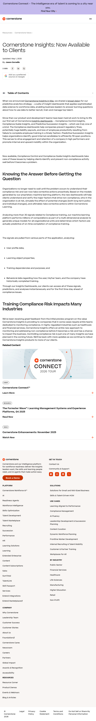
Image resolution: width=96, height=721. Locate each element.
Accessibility (8, 673)
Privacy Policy (31, 712)
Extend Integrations (11, 596)
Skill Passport (8, 586)
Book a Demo (13, 478)
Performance (8, 535)
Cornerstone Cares (11, 642)
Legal (21, 711)
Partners (6, 658)
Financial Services (58, 570)
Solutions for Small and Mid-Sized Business (69, 490)
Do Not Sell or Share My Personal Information (79, 712)
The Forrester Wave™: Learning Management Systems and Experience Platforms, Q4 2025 (45, 403)
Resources (7, 32)
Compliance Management (62, 511)
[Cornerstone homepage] (24, 459)
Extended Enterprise (11, 555)
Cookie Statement (44, 712)
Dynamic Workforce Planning (63, 534)
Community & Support (59, 469)
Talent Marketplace (11, 520)
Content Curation (58, 529)
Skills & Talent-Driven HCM (62, 495)
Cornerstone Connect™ (14, 348)
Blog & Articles (9, 697)
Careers (6, 652)
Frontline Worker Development (64, 539)
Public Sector (56, 565)
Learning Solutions (10, 545)
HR (3, 540)
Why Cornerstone (10, 612)
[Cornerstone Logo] (12, 18)
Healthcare (55, 575)
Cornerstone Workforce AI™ (14, 490)
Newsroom (7, 647)
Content (6, 561)
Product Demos (9, 687)
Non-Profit (55, 600)
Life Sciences (56, 580)
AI (3, 495)
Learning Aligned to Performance (65, 506)
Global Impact (8, 663)
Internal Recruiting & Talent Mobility (66, 544)
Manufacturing (57, 585)
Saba (4, 571)
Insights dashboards (42, 121)
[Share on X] (24, 68)
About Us (6, 632)
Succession (7, 530)
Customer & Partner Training (63, 549)
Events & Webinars (10, 692)
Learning (6, 550)
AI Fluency (54, 516)
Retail (52, 595)
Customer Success (11, 622)
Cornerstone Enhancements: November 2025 (26, 425)
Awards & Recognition (12, 668)
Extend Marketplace (11, 601)
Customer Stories (10, 627)
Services (6, 591)
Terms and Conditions (58, 712)
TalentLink (7, 581)
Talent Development (11, 515)
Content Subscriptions (12, 566)
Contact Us (54, 464)
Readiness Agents (10, 500)
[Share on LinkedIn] (18, 68)
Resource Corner (10, 682)
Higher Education (58, 590)
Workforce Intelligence (12, 505)
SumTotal (6, 576)
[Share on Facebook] (12, 68)
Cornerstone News (23, 32)
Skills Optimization (10, 510)
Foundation (7, 637)
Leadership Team (10, 617)
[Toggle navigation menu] (89, 18)
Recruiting (7, 525)
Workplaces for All (58, 554)
